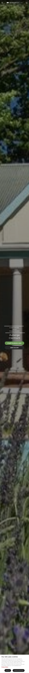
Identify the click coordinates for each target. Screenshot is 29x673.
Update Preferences (18, 670)
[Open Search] (26, 2)
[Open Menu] (2, 2)
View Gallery (14, 347)
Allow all (8, 670)
